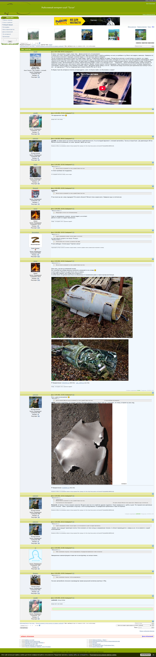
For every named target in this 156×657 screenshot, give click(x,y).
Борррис (35, 573)
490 (73, 522)
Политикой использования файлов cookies (103, 655)
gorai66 (35, 113)
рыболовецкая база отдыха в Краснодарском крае (106, 641)
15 (35, 43)
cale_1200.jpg (80, 383)
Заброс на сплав (29, 640)
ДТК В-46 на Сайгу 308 (31, 644)
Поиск (149, 27)
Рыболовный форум (24, 46)
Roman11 (35, 188)
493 (73, 598)
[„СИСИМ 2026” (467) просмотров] (33, 40)
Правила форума (142, 27)
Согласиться (145, 654)
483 (73, 164)
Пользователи (132, 27)
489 (73, 496)
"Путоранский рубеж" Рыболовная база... (103, 645)
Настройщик (33, 44)
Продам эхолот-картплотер (32, 641)
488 (73, 395)
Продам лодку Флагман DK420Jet (34, 642)
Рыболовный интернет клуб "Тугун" (58, 7)
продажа (94, 642)
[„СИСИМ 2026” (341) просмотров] (60, 40)
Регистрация (152, 3)
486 (73, 232)
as (35, 548)
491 (73, 548)
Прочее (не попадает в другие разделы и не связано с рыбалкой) (49, 46)
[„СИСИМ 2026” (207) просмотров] (141, 40)
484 (73, 188)
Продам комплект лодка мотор (33, 645)
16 (37, 43)
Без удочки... (32, 46)
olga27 (50, 44)
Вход (147, 3)
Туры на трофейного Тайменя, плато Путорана (38, 646)
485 (73, 208)
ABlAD (35, 164)
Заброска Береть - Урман (99, 640)
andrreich (35, 138)
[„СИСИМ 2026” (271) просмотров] (114, 40)
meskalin (38, 44)
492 (73, 573)
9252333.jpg (65, 383)
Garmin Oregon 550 (97, 646)
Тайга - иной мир (68, 46)
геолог (35, 208)
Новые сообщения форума (149, 14)
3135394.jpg (65, 487)
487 (73, 261)
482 (73, 138)
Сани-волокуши (96, 644)
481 (73, 113)
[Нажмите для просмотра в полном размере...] (92, 337)
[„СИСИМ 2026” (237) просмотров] (87, 40)
